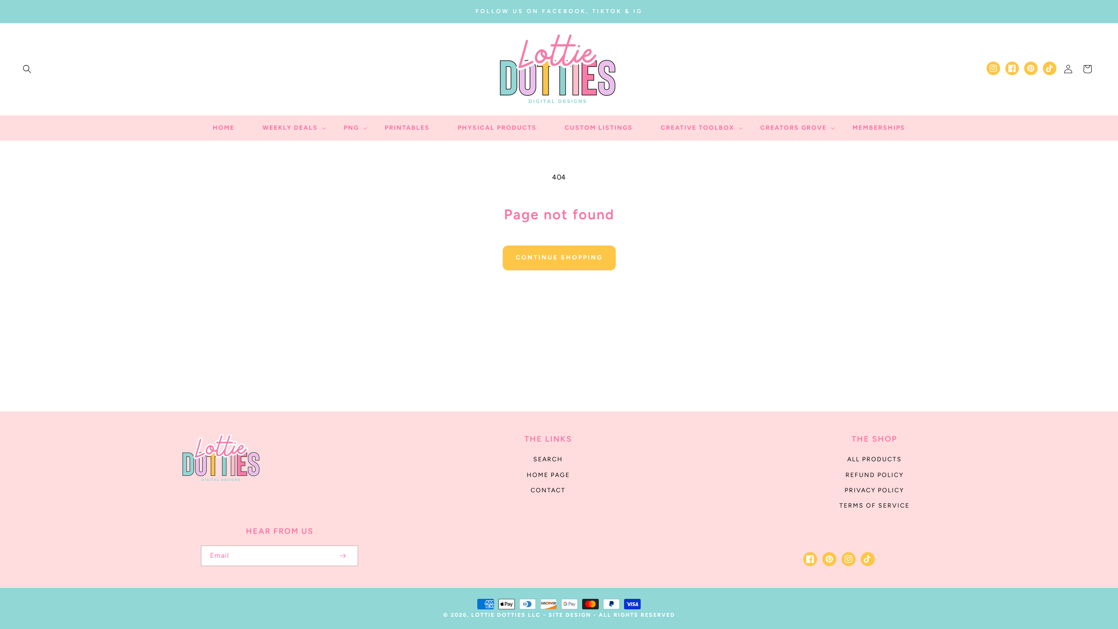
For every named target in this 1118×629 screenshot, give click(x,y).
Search (548, 459)
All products (874, 459)
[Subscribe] (342, 556)
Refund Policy (874, 475)
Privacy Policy (874, 490)
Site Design (570, 615)
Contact (548, 490)
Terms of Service (874, 505)
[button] (27, 69)
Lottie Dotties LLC (506, 615)
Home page (548, 475)
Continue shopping (559, 257)
